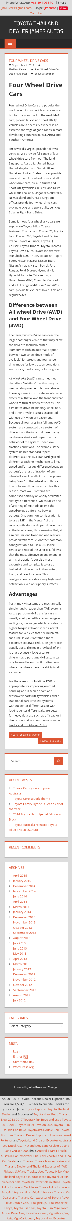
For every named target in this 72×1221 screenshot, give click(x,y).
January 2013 (22, 969)
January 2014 (22, 912)
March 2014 (21, 907)
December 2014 (24, 886)
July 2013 (19, 943)
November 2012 (24, 979)
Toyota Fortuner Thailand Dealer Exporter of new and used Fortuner (36, 1135)
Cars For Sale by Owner (26, 735)
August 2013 (21, 938)
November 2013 (24, 922)
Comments (23, 1062)
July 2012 (19, 1000)
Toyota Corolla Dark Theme (31, 799)
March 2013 (21, 964)
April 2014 (20, 902)
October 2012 (22, 985)
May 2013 (20, 953)
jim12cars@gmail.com (17, 8)
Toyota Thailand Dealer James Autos (36, 27)
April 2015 (20, 875)
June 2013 (20, 948)
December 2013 (24, 917)
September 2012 (24, 990)
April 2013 (20, 959)
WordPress (35, 1087)
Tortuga (52, 1087)
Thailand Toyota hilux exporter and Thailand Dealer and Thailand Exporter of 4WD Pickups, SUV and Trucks (36, 1166)
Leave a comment (45, 73)
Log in (17, 1051)
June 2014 (20, 896)
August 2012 (21, 995)
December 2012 (24, 974)
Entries (20, 1056)
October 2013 (22, 928)
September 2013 (24, 933)
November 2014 (24, 891)
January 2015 (22, 881)
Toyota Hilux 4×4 (49, 741)
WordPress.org (23, 1067)
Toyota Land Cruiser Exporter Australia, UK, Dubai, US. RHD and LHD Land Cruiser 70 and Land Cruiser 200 (37, 1145)
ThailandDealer (18, 69)
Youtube (36, 13)
